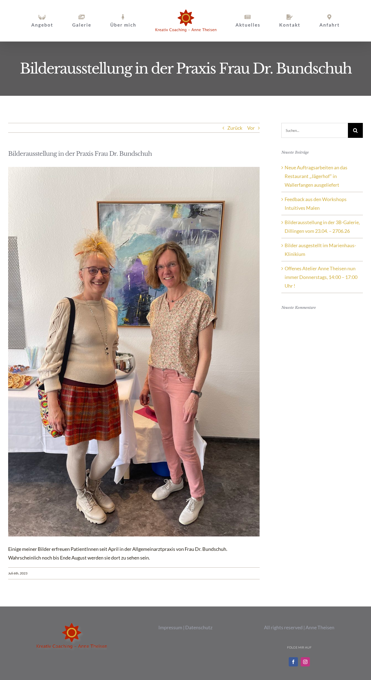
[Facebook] (293, 661)
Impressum (170, 627)
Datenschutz (198, 627)
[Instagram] (305, 661)
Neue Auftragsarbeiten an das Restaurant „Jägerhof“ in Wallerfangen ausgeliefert (316, 176)
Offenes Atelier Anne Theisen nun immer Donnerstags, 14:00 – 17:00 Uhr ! (321, 277)
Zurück (234, 128)
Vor (251, 128)
